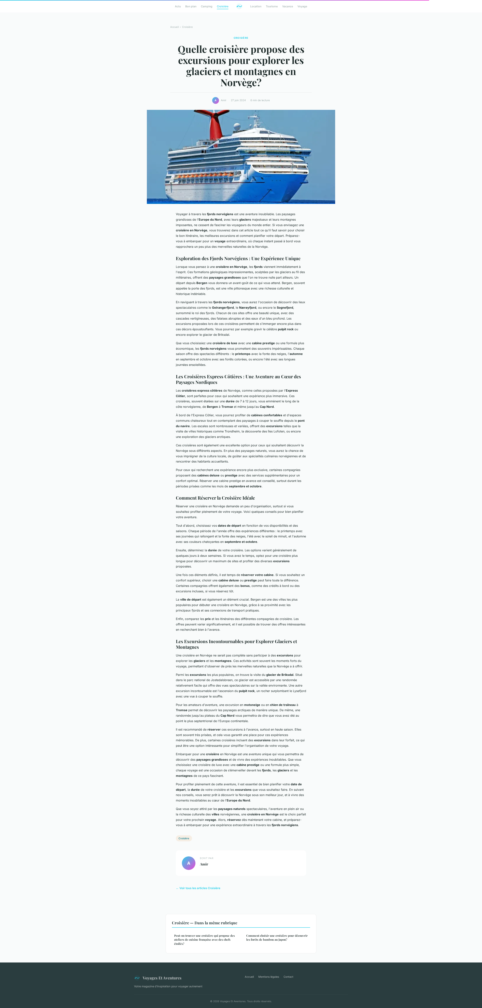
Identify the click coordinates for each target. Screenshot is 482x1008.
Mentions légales (268, 976)
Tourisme (272, 6)
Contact (288, 976)
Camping (206, 6)
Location (255, 6)
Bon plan (190, 6)
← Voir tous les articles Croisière (198, 888)
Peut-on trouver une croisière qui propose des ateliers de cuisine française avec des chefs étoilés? (204, 940)
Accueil (174, 26)
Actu (178, 6)
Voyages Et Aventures (162, 977)
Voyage (302, 6)
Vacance (287, 6)
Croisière (222, 6)
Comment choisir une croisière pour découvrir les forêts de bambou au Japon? (277, 937)
